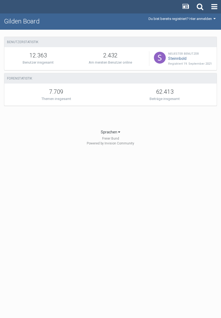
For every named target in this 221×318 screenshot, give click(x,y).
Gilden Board (22, 21)
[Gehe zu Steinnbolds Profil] (160, 58)
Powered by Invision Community (110, 143)
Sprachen (109, 132)
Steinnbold (177, 58)
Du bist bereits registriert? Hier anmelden (181, 19)
